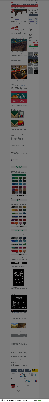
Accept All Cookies (39, 400)
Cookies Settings (35, 400)
